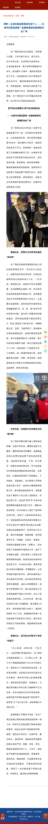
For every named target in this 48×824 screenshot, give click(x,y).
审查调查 (42, 2)
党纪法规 (18, 2)
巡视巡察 (6, 7)
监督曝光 (18, 7)
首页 (17, 16)
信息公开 (6, 2)
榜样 (22, 16)
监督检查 (30, 2)
